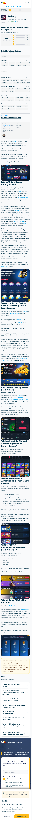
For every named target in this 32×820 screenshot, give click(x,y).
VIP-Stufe (20, 322)
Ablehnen (7, 816)
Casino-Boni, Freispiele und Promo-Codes (14, 779)
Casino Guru (4, 266)
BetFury (19, 6)
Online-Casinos (24, 609)
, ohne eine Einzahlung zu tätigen (18, 399)
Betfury (25, 311)
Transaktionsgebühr (8, 496)
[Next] (29, 60)
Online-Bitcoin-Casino (22, 147)
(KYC (20, 191)
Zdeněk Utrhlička (6, 125)
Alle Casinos (10, 6)
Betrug (25, 188)
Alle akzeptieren (21, 816)
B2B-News (8, 788)
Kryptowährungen (19, 221)
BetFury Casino (13, 606)
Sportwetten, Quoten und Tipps (13, 782)
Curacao (16, 210)
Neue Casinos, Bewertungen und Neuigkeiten (14, 785)
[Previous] (26, 60)
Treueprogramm (14, 313)
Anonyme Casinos (22, 197)
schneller (15, 511)
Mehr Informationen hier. (8, 811)
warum (25, 223)
